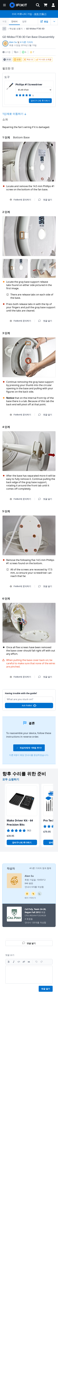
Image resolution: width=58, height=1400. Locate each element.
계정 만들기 (40, 14)
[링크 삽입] (23, 962)
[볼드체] (8, 962)
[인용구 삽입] (28, 962)
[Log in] (53, 5)
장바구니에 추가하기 (40, 100)
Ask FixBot (27, 705)
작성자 (11, 868)
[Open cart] (45, 5)
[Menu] (4, 5)
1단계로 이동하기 (13, 114)
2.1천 (7, 52)
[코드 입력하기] (18, 962)
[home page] (18, 5)
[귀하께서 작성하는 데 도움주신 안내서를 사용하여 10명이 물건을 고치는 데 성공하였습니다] (39, 893)
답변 (24, 21)
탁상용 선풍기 (16, 28)
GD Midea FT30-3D (35, 28)
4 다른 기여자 (26, 42)
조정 (19, 59)
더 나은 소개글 (45, 59)
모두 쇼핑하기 (10, 779)
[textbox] (29, 975)
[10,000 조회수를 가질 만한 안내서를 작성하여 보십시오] (33, 893)
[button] (38, 5)
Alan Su (13, 42)
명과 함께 (46, 868)
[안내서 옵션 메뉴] (54, 21)
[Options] (4, 28)
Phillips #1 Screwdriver (28, 84)
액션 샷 (30, 59)
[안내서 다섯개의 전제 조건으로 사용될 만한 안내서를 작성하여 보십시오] (27, 893)
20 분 (8, 59)
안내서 (14, 21)
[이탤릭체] (13, 962)
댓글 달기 (29, 691)
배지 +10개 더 (30, 898)
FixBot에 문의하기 (22, 199)
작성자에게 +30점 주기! (31, 747)
